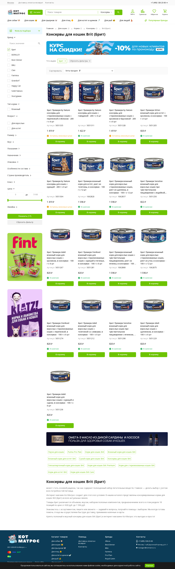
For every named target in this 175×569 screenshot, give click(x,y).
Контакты (49, 2)
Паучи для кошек (56, 452)
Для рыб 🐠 (109, 20)
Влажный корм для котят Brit (62, 458)
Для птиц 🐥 (67, 20)
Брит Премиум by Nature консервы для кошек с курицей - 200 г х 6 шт (58, 184)
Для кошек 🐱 (30, 20)
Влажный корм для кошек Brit (121, 452)
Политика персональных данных (19, 562)
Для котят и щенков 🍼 (89, 20)
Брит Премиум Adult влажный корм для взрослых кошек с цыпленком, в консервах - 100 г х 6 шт (152, 329)
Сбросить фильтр (24, 222)
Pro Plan (108, 555)
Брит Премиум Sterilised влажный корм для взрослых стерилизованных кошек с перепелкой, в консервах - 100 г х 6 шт (60, 329)
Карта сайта (39, 562)
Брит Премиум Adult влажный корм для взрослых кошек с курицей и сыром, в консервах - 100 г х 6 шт (60, 400)
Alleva (107, 541)
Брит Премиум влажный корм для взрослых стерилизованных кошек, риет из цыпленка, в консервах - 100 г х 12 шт (121, 187)
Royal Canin (110, 558)
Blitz (107, 548)
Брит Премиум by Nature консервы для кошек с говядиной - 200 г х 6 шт (89, 113)
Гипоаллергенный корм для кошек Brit (66, 465)
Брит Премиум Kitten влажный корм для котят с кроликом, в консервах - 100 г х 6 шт (153, 114)
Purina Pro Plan (74, 452)
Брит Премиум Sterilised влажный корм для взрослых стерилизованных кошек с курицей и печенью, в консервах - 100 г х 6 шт (91, 258)
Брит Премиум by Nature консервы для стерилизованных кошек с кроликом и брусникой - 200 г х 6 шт (122, 116)
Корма (77, 28)
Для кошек (62, 28)
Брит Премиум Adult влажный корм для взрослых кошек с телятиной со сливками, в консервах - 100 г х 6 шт (90, 329)
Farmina (108, 551)
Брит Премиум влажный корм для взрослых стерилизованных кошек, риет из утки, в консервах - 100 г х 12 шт (153, 258)
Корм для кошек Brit (94, 452)
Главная (49, 28)
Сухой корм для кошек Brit (91, 458)
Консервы (90, 28)
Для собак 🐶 (13, 20)
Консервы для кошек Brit (119, 458)
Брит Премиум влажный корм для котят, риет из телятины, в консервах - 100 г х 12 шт (91, 185)
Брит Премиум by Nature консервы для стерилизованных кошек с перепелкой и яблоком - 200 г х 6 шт (60, 116)
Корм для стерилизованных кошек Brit (136, 465)
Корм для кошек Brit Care (82, 472)
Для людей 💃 (126, 20)
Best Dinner (110, 544)
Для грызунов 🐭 (49, 20)
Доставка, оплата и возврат (30, 2)
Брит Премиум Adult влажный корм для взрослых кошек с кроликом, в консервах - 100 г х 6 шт (60, 258)
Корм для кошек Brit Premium (101, 465)
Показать (22, 216)
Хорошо (149, 565)
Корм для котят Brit (57, 472)
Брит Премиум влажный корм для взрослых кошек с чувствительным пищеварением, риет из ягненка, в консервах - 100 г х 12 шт (122, 258)
